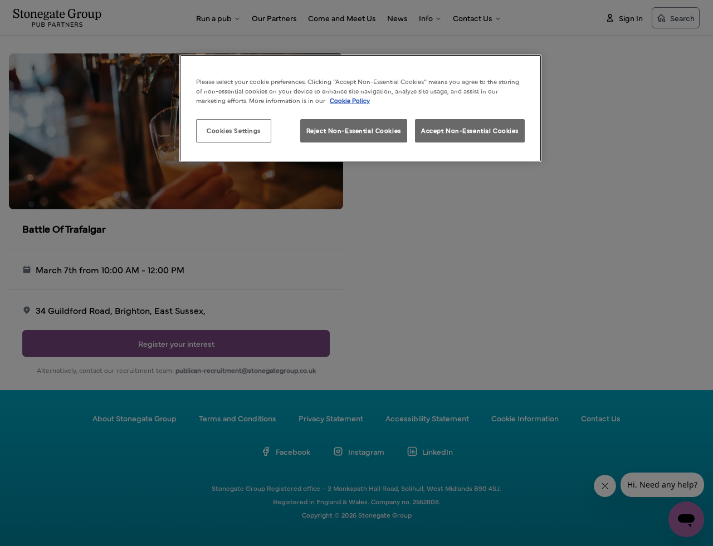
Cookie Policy (350, 100)
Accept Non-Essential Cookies (470, 130)
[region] (360, 108)
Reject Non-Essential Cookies (353, 130)
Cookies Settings (234, 130)
